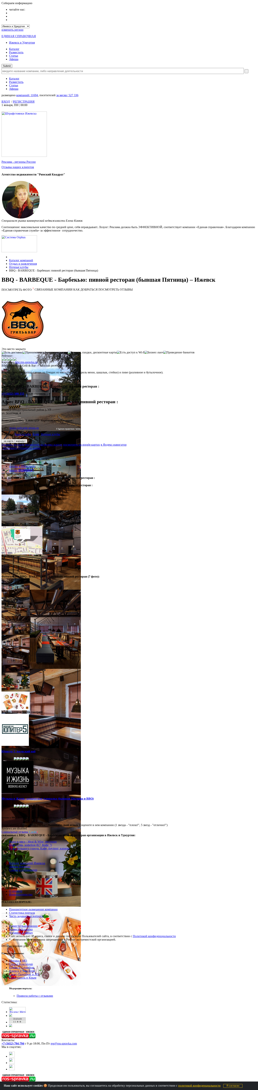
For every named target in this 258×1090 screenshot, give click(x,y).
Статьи (13, 55)
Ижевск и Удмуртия (22, 42)
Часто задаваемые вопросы (26, 916)
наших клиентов (18, 167)
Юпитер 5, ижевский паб (19, 751)
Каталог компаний (21, 260)
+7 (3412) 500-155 (13, 393)
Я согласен (232, 1085)
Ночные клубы (18, 267)
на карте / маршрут (14, 441)
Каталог (14, 49)
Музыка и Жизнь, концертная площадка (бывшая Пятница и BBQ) (48, 798)
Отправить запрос (29, 448)
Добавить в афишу (21, 932)
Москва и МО (18, 960)
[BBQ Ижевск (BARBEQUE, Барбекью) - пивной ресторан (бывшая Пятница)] (41, 509)
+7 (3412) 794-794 (13, 1043)
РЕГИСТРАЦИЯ (24, 101)
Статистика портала (22, 912)
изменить (12, 29)
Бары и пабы (23, 434)
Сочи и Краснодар (21, 964)
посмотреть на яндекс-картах (43, 444)
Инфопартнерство (20, 894)
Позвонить (9, 448)
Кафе (36, 434)
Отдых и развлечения (23, 263)
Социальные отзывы (20, 831)
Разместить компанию (23, 926)
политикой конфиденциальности (199, 1085)
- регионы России (19, 161)
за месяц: (67, 95)
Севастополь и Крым (22, 977)
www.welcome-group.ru (24, 427)
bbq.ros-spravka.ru (26, 362)
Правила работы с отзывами (35, 995)
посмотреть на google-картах (81, 444)
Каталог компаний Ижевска (27, 863)
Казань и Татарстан (21, 967)
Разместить (16, 52)
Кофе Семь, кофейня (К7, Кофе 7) (30, 845)
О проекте (15, 891)
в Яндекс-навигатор (114, 444)
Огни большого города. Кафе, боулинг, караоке (39, 848)
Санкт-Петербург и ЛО (24, 974)
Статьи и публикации (23, 870)
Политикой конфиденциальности (154, 936)
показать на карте (13, 444)
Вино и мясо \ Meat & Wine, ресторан (33, 841)
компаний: (27, 95)
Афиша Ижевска (19, 866)
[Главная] (10, 256)
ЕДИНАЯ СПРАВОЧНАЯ (19, 36)
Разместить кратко (21, 929)
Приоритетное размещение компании (33, 909)
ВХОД (6, 101)
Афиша (13, 59)
